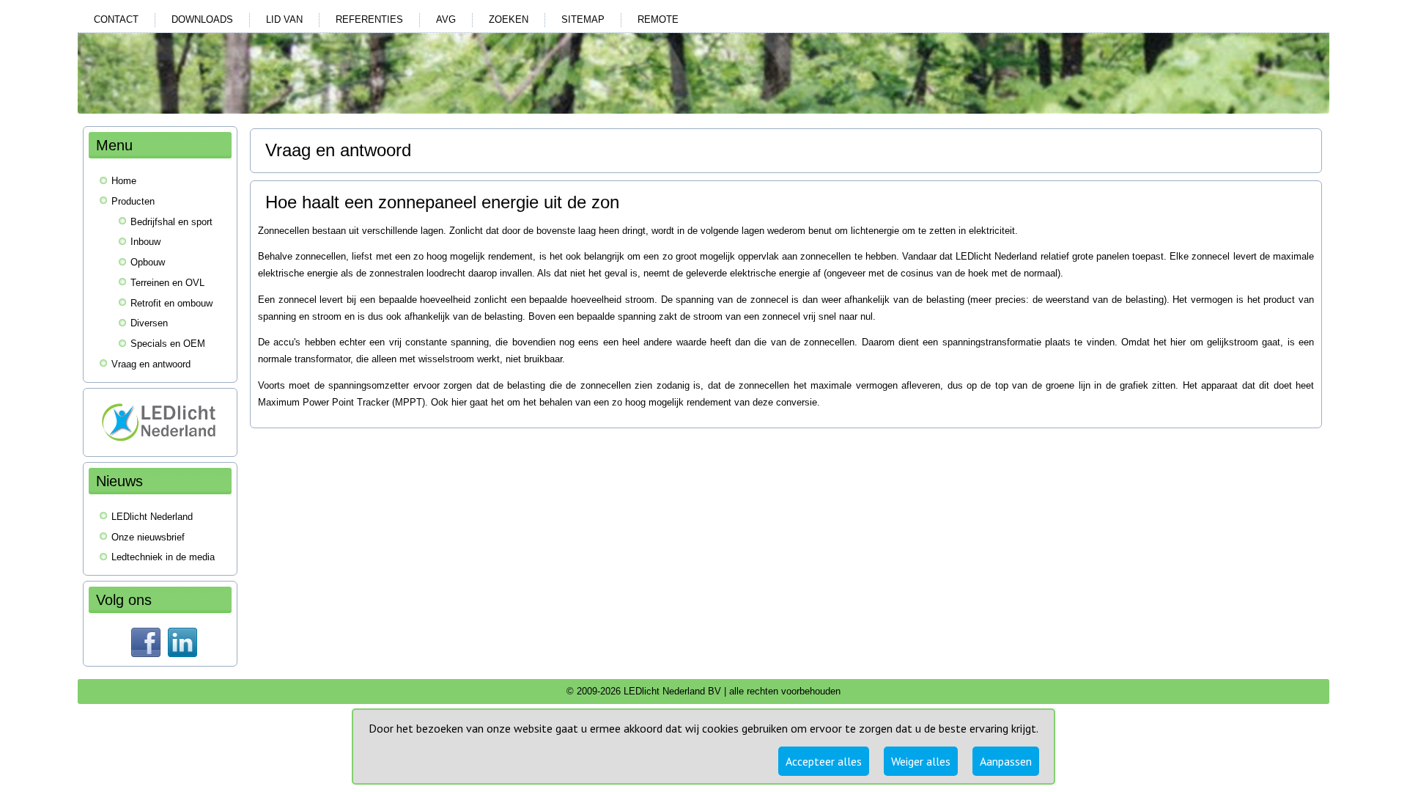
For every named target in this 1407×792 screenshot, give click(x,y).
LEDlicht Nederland (152, 516)
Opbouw (147, 262)
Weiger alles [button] (920, 761)
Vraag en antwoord (151, 364)
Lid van (284, 19)
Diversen (149, 323)
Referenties (369, 19)
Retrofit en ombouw (171, 303)
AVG (446, 19)
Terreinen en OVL (167, 282)
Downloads (202, 19)
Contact (116, 19)
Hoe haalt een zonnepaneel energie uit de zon (442, 202)
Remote (658, 19)
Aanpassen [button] (1006, 761)
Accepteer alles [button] (824, 761)
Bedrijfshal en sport (171, 221)
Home (123, 180)
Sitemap (583, 19)
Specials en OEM (167, 343)
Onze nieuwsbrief (148, 537)
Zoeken (508, 19)
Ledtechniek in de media (163, 556)
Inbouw (145, 241)
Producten (133, 201)
